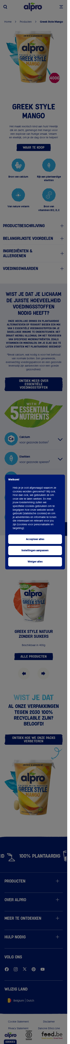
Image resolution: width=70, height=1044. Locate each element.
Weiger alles (35, 561)
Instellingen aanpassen (35, 550)
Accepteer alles (35, 539)
